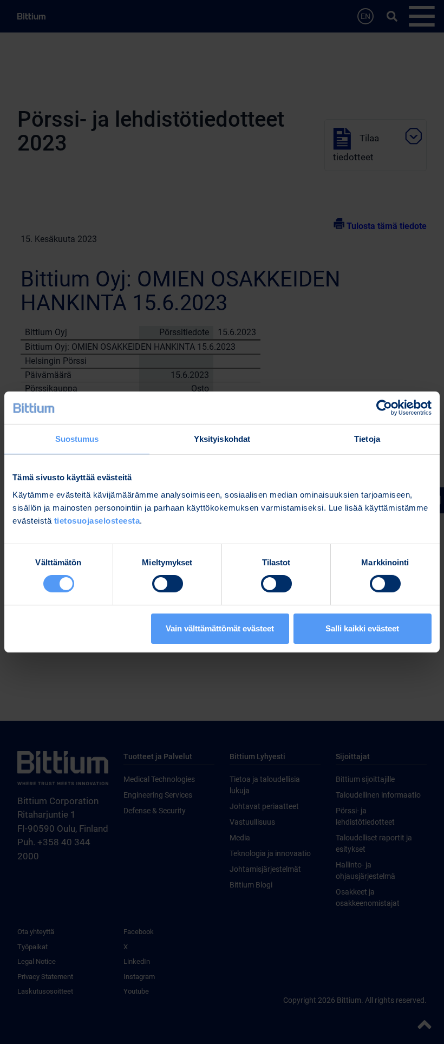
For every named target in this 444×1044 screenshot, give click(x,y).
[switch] (167, 583)
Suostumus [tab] (77, 438)
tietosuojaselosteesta (97, 520)
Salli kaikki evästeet (362, 628)
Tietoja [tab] (367, 438)
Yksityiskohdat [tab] (222, 438)
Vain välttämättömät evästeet (220, 628)
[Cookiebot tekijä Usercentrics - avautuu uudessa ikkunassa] (384, 408)
